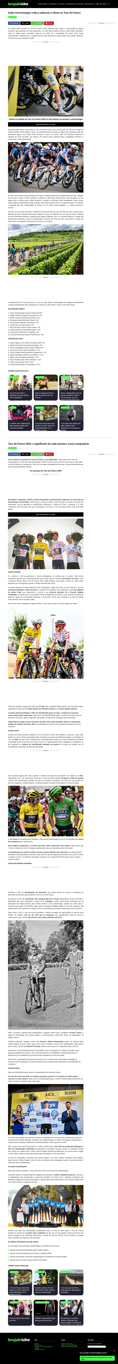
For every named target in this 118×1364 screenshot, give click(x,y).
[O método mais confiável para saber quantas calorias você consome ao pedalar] (20, 420)
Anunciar (45, 42)
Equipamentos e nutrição (75, 4)
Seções (37, 1343)
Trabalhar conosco (39, 1349)
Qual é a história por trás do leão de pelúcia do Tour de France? (44, 395)
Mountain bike (42, 4)
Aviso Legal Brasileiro (67, 1343)
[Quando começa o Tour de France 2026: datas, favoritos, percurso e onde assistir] (46, 1284)
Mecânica (62, 4)
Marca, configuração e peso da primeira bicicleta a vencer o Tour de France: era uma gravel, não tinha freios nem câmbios (71, 397)
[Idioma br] (97, 4)
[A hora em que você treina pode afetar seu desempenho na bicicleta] (71, 1284)
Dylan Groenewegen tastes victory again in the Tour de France (96, 1358)
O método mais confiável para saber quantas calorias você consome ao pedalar (19, 426)
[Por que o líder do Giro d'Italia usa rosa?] (20, 1314)
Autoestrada (12, 17)
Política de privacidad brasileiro (69, 1346)
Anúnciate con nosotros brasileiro (43, 1346)
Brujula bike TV (90, 4)
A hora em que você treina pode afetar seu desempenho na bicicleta (70, 1290)
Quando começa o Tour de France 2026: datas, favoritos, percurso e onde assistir (45, 1290)
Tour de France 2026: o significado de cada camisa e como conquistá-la (19, 395)
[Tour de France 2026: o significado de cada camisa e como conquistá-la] (20, 389)
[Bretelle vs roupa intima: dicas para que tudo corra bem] (46, 1314)
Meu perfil (103, 4)
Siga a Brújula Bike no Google (45, 124)
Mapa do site (38, 1345)
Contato (37, 1348)
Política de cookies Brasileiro (69, 1345)
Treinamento (53, 4)
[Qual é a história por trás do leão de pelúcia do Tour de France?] (46, 389)
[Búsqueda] (108, 4)
